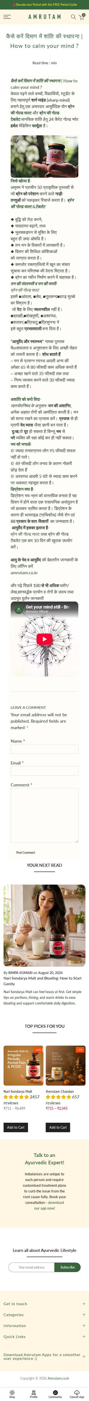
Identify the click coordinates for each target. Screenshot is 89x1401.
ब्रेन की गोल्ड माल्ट (25, 534)
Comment (22, 784)
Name (18, 741)
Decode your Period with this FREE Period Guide (46, 4)
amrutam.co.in (24, 572)
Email (17, 762)
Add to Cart (15, 1127)
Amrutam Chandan (60, 1091)
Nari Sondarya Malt (18, 1091)
